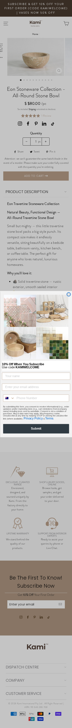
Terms (49, 418)
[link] (36, 327)
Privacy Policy (33, 418)
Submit (36, 428)
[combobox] (9, 398)
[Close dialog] (68, 294)
